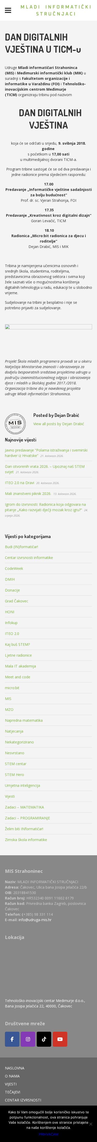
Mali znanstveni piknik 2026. (28, 493)
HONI (9, 611)
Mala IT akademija (20, 666)
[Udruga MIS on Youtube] (60, 1039)
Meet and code (17, 676)
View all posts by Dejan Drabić (58, 423)
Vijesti (10, 796)
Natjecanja (14, 731)
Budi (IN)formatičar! (21, 546)
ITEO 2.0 (12, 633)
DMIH (10, 579)
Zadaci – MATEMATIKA (24, 807)
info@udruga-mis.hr (35, 919)
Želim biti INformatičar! (24, 828)
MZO (9, 709)
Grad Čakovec (16, 601)
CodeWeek (14, 568)
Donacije (12, 590)
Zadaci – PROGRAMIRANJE (27, 817)
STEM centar (15, 763)
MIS (8, 698)
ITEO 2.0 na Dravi (19, 482)
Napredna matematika (24, 720)
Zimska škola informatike (26, 839)
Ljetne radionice (18, 655)
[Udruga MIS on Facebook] (12, 1039)
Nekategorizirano (19, 742)
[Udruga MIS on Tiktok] (44, 1039)
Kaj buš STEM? (17, 644)
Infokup (11, 622)
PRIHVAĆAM (48, 1134)
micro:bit (12, 687)
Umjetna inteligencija (22, 785)
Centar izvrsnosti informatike (29, 557)
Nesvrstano (14, 752)
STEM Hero (14, 774)
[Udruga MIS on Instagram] (28, 1039)
